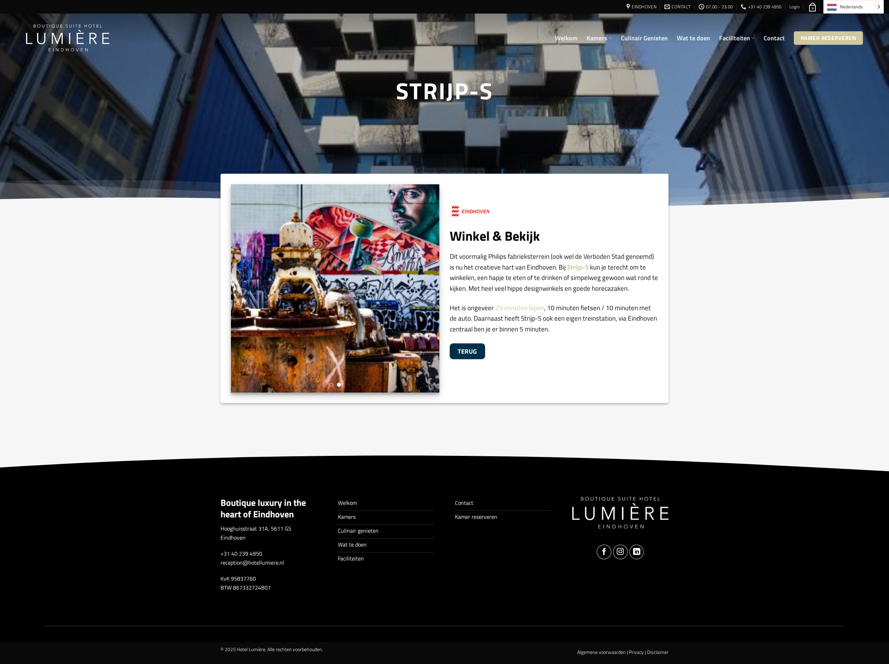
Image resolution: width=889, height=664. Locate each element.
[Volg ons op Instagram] (620, 551)
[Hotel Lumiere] (67, 38)
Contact (774, 38)
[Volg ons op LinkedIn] (636, 551)
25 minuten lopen (519, 308)
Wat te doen (693, 38)
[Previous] (244, 288)
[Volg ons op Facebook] (604, 551)
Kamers (597, 38)
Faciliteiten (734, 38)
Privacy (636, 652)
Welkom (566, 38)
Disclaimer (657, 652)
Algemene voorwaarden (601, 652)
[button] (794, 6)
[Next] (426, 288)
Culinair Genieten (644, 38)
